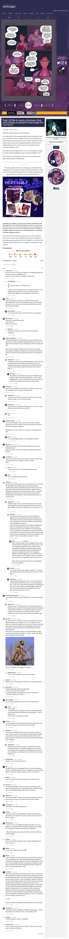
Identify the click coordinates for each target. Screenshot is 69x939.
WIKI (24, 13)
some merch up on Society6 (13, 240)
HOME (4, 13)
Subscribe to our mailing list (56, 141)
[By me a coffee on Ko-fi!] (56, 185)
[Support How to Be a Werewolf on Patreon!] (56, 167)
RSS (37, 13)
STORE (42, 13)
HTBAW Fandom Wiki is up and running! (14, 223)
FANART (31, 13)
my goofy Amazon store (22, 236)
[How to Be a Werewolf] (9, 6)
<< (9, 17)
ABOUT (11, 13)
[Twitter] (58, 62)
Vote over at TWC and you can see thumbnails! (16, 133)
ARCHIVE (18, 13)
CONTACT (50, 13)
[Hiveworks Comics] (62, 70)
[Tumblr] (66, 62)
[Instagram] (62, 62)
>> (48, 17)
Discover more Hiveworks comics (11, 113)
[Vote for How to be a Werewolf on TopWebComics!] (56, 189)
